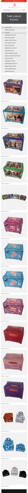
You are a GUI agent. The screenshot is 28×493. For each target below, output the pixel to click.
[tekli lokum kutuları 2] (14, 457)
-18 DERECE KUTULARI (10, 35)
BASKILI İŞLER (8, 27)
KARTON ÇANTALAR (9, 29)
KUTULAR (7, 32)
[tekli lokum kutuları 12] (14, 182)
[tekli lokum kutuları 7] (14, 319)
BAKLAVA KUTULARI (9, 37)
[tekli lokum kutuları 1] (14, 484)
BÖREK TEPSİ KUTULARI (10, 40)
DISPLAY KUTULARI (9, 45)
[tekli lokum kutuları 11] (14, 209)
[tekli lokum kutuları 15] (14, 99)
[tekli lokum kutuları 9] (14, 264)
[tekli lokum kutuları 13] (14, 154)
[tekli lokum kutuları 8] (14, 292)
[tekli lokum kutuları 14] (14, 127)
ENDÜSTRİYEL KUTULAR (10, 48)
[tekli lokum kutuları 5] (14, 374)
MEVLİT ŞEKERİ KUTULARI (11, 53)
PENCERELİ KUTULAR (10, 61)
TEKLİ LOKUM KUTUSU (10, 68)
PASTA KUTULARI (9, 58)
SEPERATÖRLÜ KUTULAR (11, 63)
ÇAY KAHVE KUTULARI (10, 42)
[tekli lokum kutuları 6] (14, 347)
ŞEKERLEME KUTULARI (10, 66)
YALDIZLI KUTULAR (9, 71)
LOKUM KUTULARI (9, 50)
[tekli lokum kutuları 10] (14, 237)
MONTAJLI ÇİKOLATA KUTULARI (12, 55)
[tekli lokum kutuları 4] (14, 402)
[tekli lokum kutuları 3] (14, 429)
